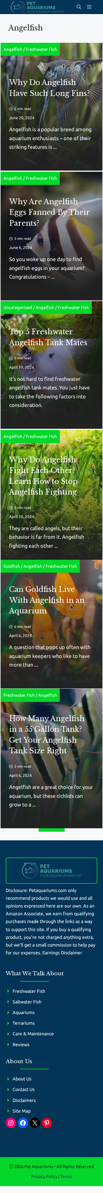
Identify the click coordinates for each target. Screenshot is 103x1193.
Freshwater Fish (41, 49)
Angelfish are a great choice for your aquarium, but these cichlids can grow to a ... (51, 795)
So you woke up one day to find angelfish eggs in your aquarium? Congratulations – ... (46, 267)
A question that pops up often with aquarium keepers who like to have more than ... (49, 655)
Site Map (22, 1110)
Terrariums (24, 1023)
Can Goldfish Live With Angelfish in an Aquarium (46, 600)
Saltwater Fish (27, 1001)
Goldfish (11, 566)
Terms (66, 1176)
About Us (22, 1078)
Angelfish (12, 49)
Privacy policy (44, 1176)
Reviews (21, 1044)
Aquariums (24, 1012)
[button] (79, 7)
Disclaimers (24, 1100)
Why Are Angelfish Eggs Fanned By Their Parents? (49, 212)
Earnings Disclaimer (62, 952)
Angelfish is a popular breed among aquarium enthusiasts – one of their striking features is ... (50, 138)
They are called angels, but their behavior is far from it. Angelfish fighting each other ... (46, 537)
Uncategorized (17, 307)
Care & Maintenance (33, 1033)
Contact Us (24, 1089)
